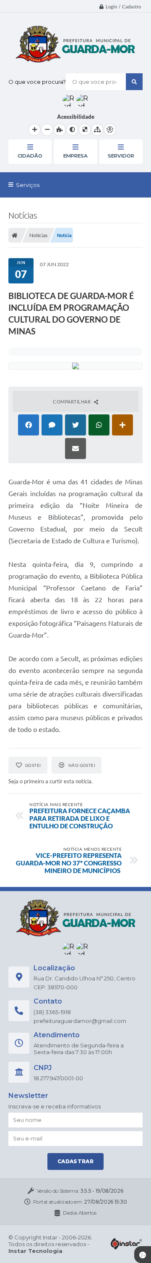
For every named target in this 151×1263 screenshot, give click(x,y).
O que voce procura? (37, 81)
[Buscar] (134, 81)
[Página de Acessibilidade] (109, 129)
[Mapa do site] (97, 129)
